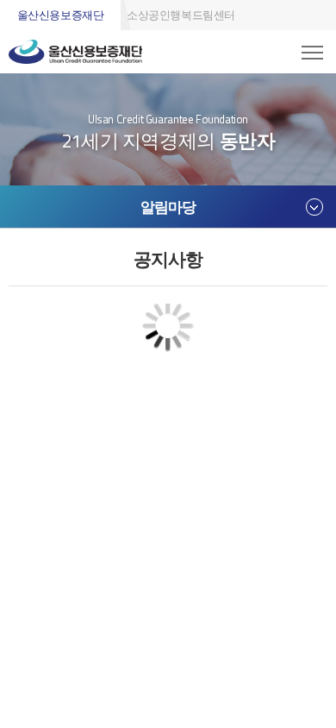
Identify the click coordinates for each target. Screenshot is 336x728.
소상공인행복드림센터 (181, 14)
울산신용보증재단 (60, 14)
